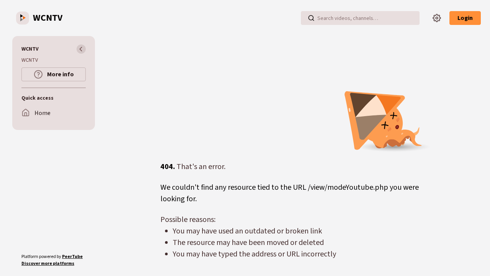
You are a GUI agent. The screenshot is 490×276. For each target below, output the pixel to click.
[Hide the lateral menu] (81, 49)
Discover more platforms (47, 263)
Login (465, 18)
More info (60, 74)
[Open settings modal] (437, 18)
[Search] (311, 18)
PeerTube (72, 256)
